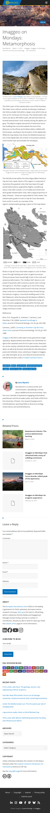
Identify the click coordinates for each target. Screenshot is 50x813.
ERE (20, 668)
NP (20, 671)
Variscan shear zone (29, 369)
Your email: (7, 643)
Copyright (17, 792)
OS (24, 671)
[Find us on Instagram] (21, 630)
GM (42, 668)
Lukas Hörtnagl (27, 808)
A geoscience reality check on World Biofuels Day (21, 712)
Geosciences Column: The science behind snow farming (35, 433)
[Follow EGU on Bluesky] (34, 802)
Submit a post (26, 796)
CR (16, 668)
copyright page (14, 771)
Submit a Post (11, 623)
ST (46, 671)
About (7, 792)
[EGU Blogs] (12, 5)
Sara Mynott (7, 48)
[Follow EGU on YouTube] (20, 802)
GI (38, 668)
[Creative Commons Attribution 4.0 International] (5, 777)
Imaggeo (27, 48)
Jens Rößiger (18, 97)
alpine (14, 366)
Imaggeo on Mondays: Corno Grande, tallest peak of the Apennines (36, 476)
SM (32, 671)
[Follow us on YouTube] (15, 630)
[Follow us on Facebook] (9, 630)
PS (28, 671)
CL (12, 668)
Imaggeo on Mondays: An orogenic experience (35, 496)
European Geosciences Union (17, 606)
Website (6, 581)
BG (8, 668)
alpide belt (6, 366)
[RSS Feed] (39, 802)
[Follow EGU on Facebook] (25, 802)
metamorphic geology (34, 366)
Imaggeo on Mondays (38, 48)
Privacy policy (39, 792)
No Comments (31, 50)
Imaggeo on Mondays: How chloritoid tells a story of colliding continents (36, 455)
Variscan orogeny (15, 369)
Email (5, 572)
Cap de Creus (21, 366)
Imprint (28, 792)
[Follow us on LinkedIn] (5, 630)
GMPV (5, 671)
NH (15, 671)
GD (34, 668)
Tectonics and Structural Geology (13, 50)
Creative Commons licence (32, 357)
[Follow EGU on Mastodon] (29, 802)
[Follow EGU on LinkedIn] (11, 802)
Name (5, 562)
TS (4, 674)
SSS (41, 671)
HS (11, 671)
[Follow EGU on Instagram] (16, 802)
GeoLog (20, 612)
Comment (6, 538)
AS (4, 668)
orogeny (6, 369)
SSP (36, 671)
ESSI (26, 668)
